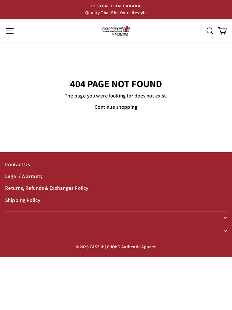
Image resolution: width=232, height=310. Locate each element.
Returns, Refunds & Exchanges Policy (47, 188)
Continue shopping (116, 107)
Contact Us (17, 164)
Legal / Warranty (24, 176)
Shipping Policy (22, 200)
